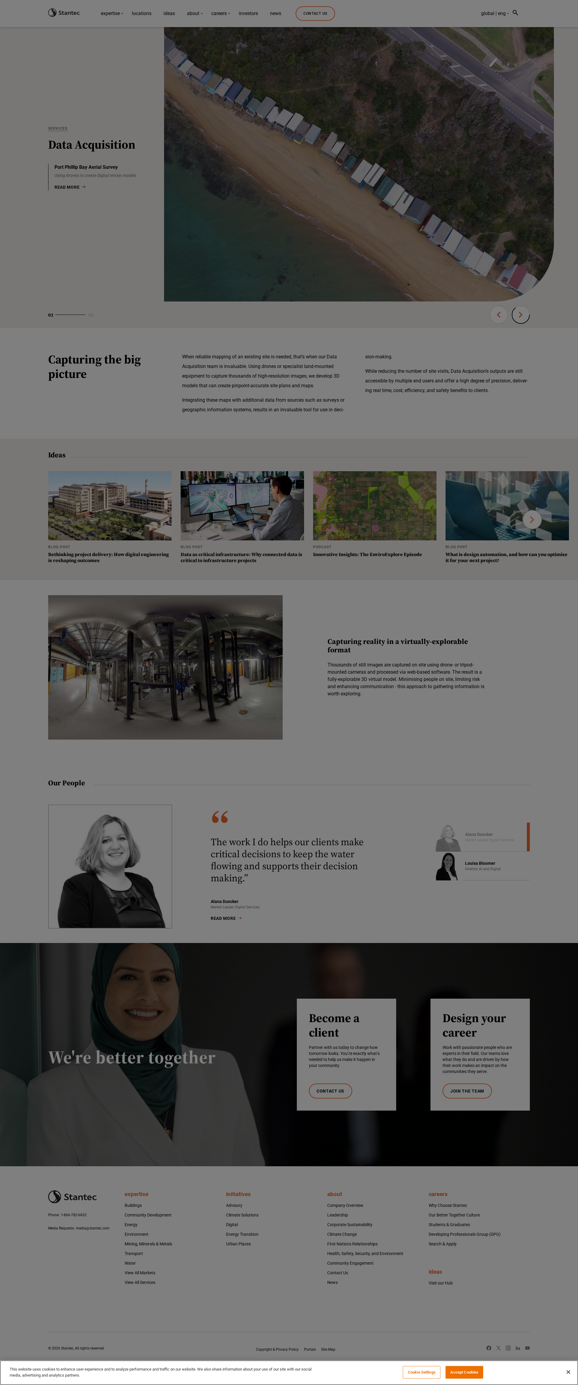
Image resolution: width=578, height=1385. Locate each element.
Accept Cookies (464, 1372)
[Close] (568, 1372)
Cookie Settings (422, 1372)
